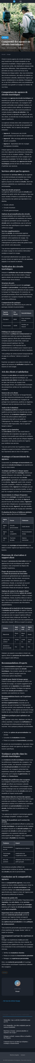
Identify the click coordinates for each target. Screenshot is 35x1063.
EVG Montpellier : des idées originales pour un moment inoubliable (17, 1026)
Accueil (3, 54)
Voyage (5, 37)
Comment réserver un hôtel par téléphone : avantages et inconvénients (16, 1042)
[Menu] (20, 1)
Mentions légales (14, 1055)
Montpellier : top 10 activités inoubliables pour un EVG (17, 1020)
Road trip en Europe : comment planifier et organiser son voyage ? (16, 1031)
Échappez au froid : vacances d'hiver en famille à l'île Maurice (17, 1037)
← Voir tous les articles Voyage (11, 1001)
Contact (23, 1055)
